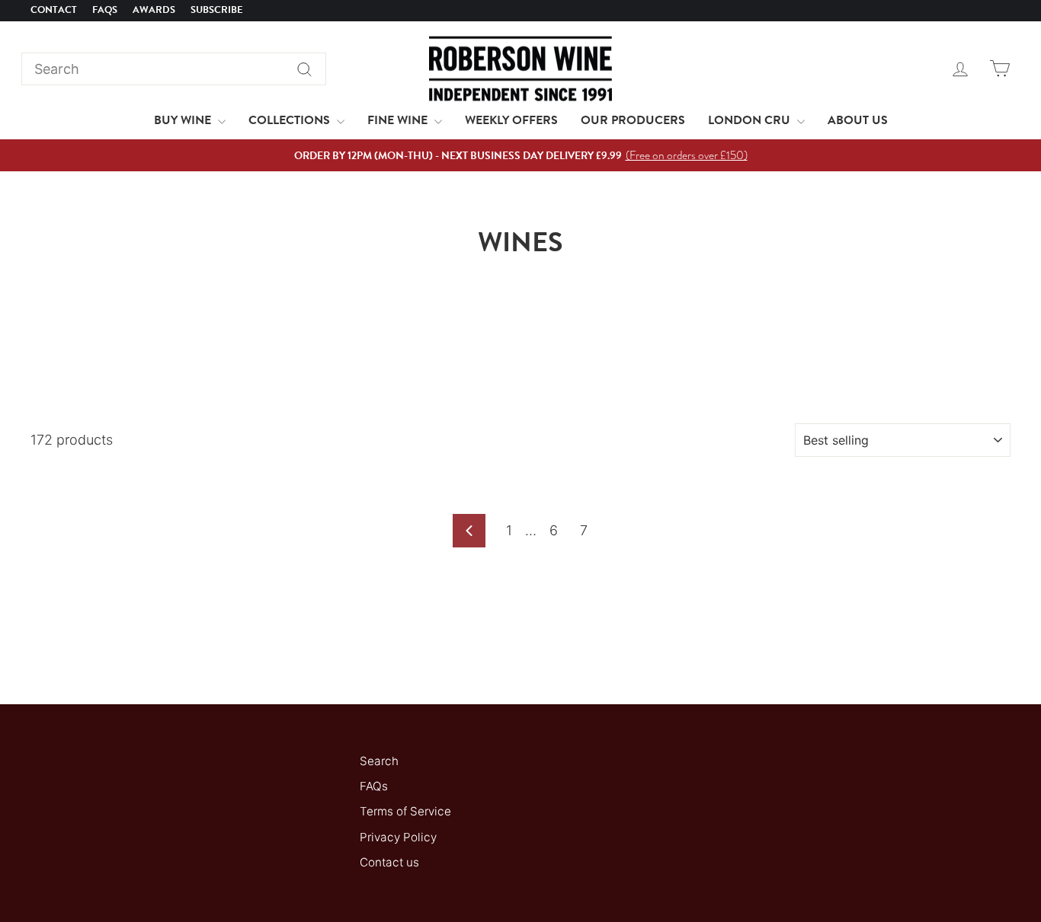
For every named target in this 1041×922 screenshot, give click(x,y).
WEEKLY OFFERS (511, 120)
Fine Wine (399, 120)
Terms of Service (405, 811)
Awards (154, 10)
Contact (53, 10)
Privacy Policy (398, 837)
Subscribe (217, 10)
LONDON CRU (750, 120)
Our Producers (633, 120)
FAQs (104, 10)
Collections (290, 120)
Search (379, 761)
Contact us (389, 862)
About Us (858, 120)
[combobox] (173, 69)
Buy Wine (184, 120)
